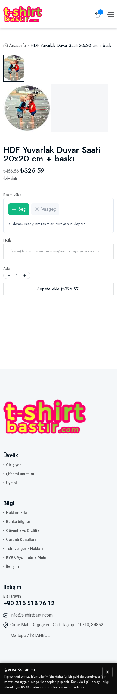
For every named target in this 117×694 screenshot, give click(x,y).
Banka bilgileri (19, 521)
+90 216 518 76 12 (29, 603)
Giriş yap (13, 465)
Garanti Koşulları (21, 539)
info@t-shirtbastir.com (31, 615)
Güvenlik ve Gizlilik (22, 530)
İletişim (12, 566)
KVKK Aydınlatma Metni (26, 557)
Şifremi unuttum (20, 474)
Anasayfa (17, 45)
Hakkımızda (16, 513)
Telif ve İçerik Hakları (24, 548)
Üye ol (11, 483)
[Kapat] (107, 672)
